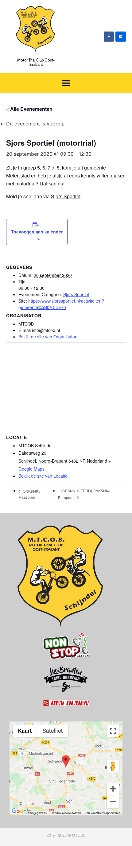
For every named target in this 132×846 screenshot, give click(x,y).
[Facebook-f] (109, 37)
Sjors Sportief (65, 196)
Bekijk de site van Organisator (47, 337)
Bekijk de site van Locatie (43, 476)
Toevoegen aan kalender (37, 232)
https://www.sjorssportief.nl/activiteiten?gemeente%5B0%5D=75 (61, 304)
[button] (66, 83)
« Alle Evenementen (29, 108)
